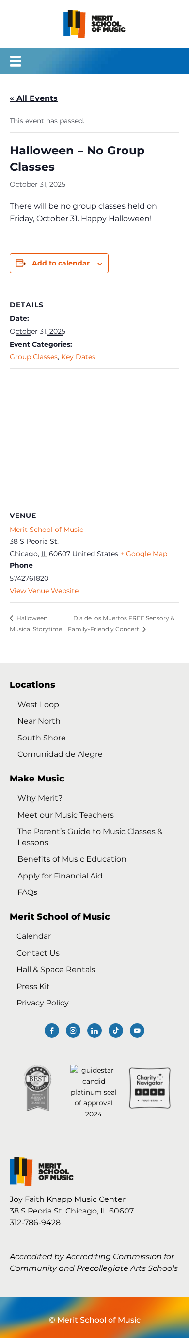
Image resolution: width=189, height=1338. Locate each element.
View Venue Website (44, 590)
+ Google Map (143, 553)
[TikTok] (116, 1030)
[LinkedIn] (94, 1030)
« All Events (34, 98)
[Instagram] (73, 1030)
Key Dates (78, 356)
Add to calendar (61, 263)
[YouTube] (137, 1030)
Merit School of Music (46, 529)
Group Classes (34, 356)
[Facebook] (52, 1030)
